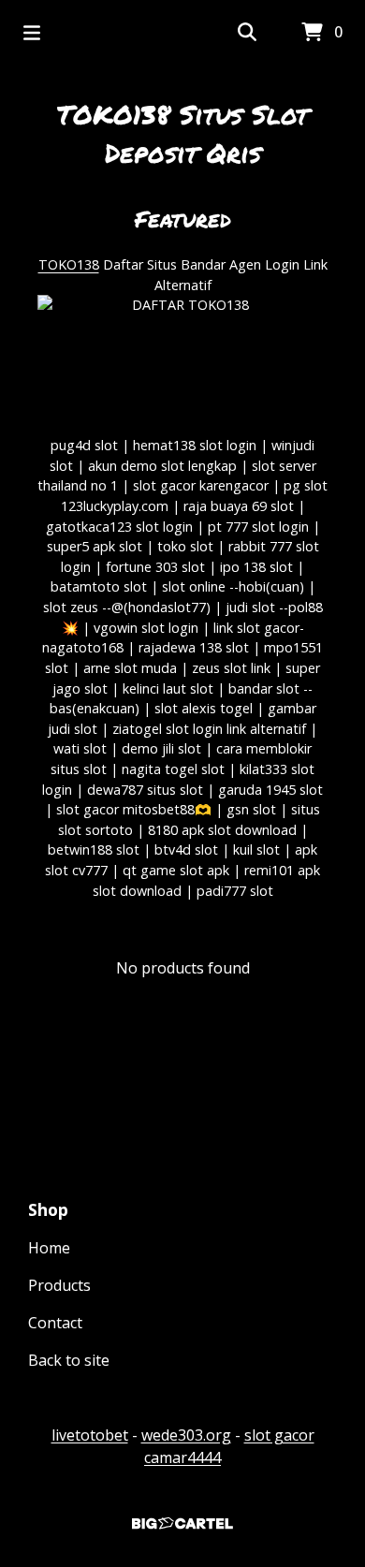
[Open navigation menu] (32, 33)
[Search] (247, 33)
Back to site (69, 1360)
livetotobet (89, 1435)
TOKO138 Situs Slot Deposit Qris (182, 133)
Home (49, 1247)
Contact (55, 1322)
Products (59, 1285)
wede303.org (186, 1435)
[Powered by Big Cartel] (182, 1523)
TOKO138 (68, 264)
